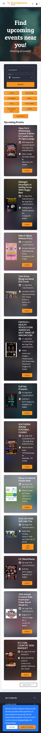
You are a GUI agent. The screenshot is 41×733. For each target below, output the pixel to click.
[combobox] (20, 77)
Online (11, 93)
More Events (28, 685)
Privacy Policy (10, 723)
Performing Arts (11, 110)
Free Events (21, 116)
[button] (32, 3)
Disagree (12, 727)
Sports (29, 109)
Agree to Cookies (27, 727)
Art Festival (29, 93)
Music (12, 103)
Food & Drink (29, 103)
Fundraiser (11, 98)
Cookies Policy (23, 720)
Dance (29, 98)
